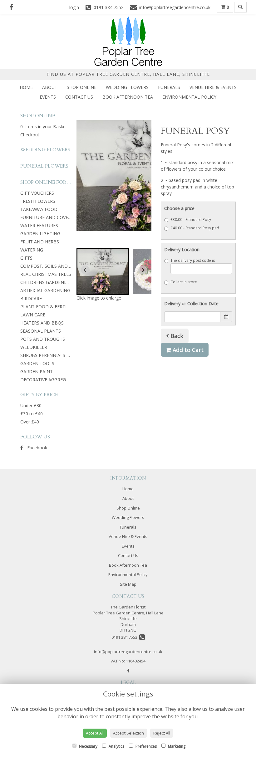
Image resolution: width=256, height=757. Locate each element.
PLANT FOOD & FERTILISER (49, 307)
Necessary (87, 746)
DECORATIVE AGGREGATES (48, 380)
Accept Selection (128, 733)
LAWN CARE (32, 315)
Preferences (146, 746)
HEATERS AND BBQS (42, 323)
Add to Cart (187, 350)
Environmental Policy (189, 97)
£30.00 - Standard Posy (190, 219)
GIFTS (26, 258)
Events (48, 97)
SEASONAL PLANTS (40, 331)
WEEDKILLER (33, 347)
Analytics (116, 746)
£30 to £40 (31, 414)
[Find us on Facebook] (13, 7)
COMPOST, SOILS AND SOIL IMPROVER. (61, 266)
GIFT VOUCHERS (37, 193)
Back (176, 335)
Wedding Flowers (127, 87)
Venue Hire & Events (213, 87)
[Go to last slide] (85, 270)
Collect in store (183, 282)
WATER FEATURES (39, 225)
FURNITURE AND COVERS (46, 217)
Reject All (161, 733)
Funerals (169, 87)
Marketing (176, 746)
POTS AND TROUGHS (42, 339)
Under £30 (31, 405)
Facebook (36, 448)
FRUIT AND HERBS (39, 242)
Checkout (29, 135)
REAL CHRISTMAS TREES (45, 274)
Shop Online (81, 87)
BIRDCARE (31, 298)
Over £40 (29, 422)
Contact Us (79, 97)
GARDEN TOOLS (37, 363)
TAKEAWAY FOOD (38, 209)
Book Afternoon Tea (127, 97)
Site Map (128, 584)
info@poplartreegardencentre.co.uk (128, 651)
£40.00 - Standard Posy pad (194, 228)
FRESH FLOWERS (37, 201)
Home (26, 87)
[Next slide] (142, 270)
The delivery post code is (192, 260)
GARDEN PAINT (36, 371)
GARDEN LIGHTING (40, 234)
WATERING (31, 250)
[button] (102, 271)
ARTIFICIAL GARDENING (45, 290)
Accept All (95, 733)
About (49, 87)
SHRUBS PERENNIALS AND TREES (55, 355)
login (74, 7)
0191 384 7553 (125, 637)
